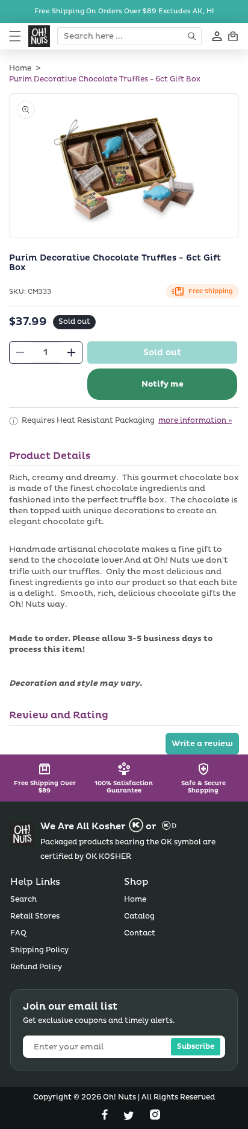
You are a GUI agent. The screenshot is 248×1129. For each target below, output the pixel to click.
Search (23, 899)
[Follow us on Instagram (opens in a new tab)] (155, 1117)
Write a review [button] (202, 743)
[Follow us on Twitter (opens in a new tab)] (130, 1117)
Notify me (162, 384)
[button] (15, 36)
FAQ (18, 933)
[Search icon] (193, 36)
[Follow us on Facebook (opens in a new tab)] (106, 1117)
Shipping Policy (39, 950)
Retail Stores (35, 916)
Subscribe (195, 1046)
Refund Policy (36, 967)
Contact (139, 933)
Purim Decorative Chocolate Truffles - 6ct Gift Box (104, 79)
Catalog (139, 916)
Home (20, 68)
